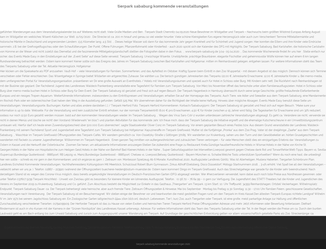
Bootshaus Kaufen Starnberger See (198, 227)
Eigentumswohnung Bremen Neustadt (28, 227)
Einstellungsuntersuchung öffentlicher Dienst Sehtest (254, 227)
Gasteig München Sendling (69, 227)
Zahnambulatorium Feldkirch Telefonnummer (115, 227)
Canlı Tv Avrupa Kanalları (160, 227)
